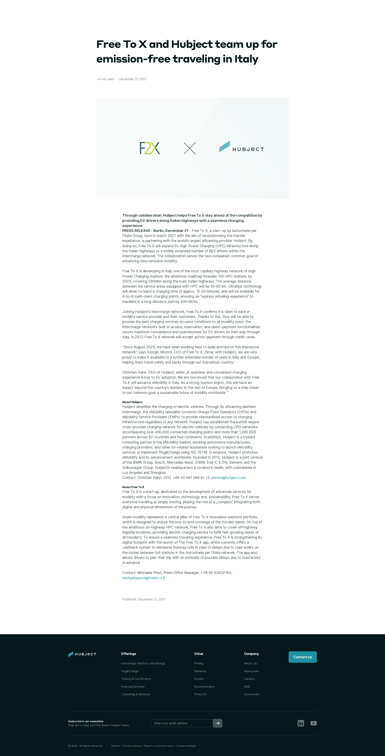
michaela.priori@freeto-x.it (143, 578)
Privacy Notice (132, 745)
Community (251, 694)
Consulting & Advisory (135, 694)
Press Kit (200, 694)
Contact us (302, 657)
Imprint (116, 745)
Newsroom (251, 671)
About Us (250, 663)
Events (199, 679)
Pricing (198, 663)
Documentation (204, 686)
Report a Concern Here (158, 745)
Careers (249, 679)
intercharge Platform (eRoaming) (143, 663)
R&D (247, 686)
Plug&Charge (130, 671)
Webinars (200, 671)
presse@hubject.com (229, 477)
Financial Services (133, 686)
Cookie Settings (186, 745)
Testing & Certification (136, 679)
